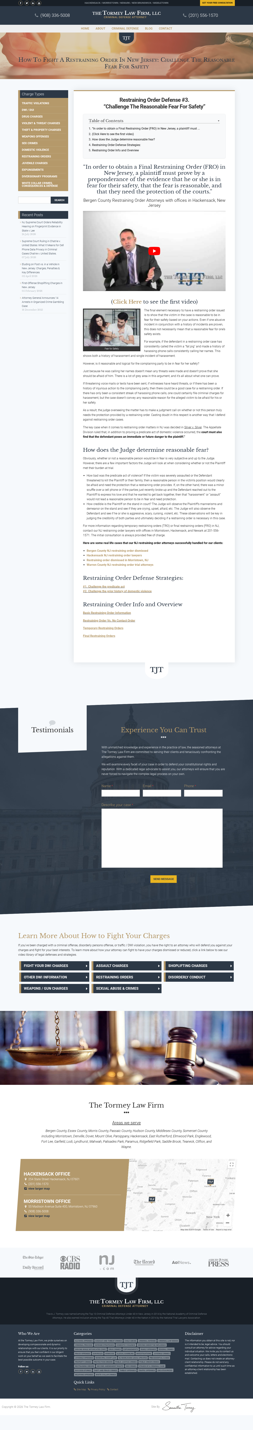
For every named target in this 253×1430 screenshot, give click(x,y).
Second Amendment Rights (110, 1366)
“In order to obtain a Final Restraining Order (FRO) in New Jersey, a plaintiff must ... (146, 128)
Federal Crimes (166, 1349)
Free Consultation (217, 3)
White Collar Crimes (106, 1375)
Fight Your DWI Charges (46, 966)
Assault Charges (112, 966)
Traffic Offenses (146, 1370)
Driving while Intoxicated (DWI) (90, 1349)
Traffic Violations (35, 103)
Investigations (143, 1354)
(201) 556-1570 (203, 15)
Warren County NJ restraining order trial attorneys (120, 565)
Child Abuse (130, 1341)
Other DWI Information (45, 977)
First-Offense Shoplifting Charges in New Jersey (42, 285)
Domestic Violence (35, 150)
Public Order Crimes (149, 1362)
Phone (190, 786)
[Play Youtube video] (154, 251)
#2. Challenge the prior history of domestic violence (117, 591)
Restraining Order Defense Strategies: (116, 145)
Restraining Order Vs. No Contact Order (109, 620)
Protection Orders (103, 1362)
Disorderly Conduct (187, 977)
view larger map (39, 1188)
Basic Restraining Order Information (107, 613)
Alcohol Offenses (84, 1341)
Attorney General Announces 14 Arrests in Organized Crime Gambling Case (43, 302)
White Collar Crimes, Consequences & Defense (40, 184)
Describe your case (117, 805)
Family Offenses (148, 1349)
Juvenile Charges (35, 163)
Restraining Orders (36, 156)
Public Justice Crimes (126, 1362)
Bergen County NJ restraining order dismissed (117, 550)
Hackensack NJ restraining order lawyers (114, 555)
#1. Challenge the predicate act (104, 586)
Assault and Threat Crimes (108, 1341)
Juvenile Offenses (84, 1358)
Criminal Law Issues (168, 1341)
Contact (114, 1389)
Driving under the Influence (152, 1345)
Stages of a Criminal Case (151, 1366)
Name (107, 786)
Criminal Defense (147, 1341)
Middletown (160, 2)
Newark (125, 2)
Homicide (109, 1354)
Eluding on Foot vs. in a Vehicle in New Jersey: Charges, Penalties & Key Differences (41, 268)
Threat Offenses (128, 1370)
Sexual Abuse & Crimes (117, 988)
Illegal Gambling (125, 1354)
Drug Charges (32, 116)
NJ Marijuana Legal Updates (133, 1358)
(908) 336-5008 (55, 15)
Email (148, 786)
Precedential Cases (159, 1358)
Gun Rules (98, 1354)
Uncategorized (164, 1370)
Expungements (33, 169)
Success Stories (83, 1370)
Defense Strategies (104, 1345)
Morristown (110, 2)
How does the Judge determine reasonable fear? (123, 139)
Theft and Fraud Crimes (105, 1370)
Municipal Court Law (106, 1358)
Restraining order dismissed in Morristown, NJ (117, 560)
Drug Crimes (115, 1349)
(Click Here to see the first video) (113, 134)
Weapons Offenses (35, 136)
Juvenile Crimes (162, 1354)
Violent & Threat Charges (41, 123)
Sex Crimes (30, 143)
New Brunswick (141, 2)
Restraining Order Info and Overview (115, 150)
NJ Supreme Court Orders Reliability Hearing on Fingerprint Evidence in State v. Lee (42, 226)
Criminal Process (83, 1345)
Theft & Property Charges (41, 130)
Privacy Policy (98, 1389)
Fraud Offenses (82, 1354)
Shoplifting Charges (187, 966)
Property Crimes (83, 1362)
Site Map (81, 1389)
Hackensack (92, 2)
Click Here (127, 302)
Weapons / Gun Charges (46, 988)
